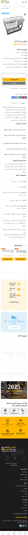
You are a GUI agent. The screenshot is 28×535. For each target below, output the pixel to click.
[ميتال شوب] (9, 450)
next (23, 245)
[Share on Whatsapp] (18, 97)
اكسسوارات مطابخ (7, 6)
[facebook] (15, 459)
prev (26, 245)
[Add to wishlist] (19, 88)
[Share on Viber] (15, 97)
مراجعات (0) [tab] (14, 103)
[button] (25, 14)
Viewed (3, 534)
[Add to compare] (8, 88)
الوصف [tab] (22, 103)
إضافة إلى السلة (14, 79)
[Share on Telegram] (13, 97)
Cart (20, 533)
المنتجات (15, 6)
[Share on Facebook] (26, 97)
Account (25, 534)
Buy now (14, 83)
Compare (8, 533)
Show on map (14, 465)
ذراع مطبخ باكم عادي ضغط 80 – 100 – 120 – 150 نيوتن (21, 252)
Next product (23, 276)
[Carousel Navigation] (24, 245)
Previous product (26, 276)
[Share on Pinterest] (23, 97)
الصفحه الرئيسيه (22, 6)
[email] (26, 526)
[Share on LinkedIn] (20, 97)
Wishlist (14, 533)
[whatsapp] (20, 526)
